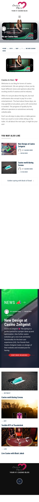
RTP (5, 421)
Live (5, 449)
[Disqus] (19, 211)
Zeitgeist (7, 32)
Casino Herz (14, 28)
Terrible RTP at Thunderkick (12, 425)
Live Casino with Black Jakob (12, 453)
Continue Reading (19, 355)
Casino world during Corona (12, 397)
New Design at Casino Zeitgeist (17, 322)
